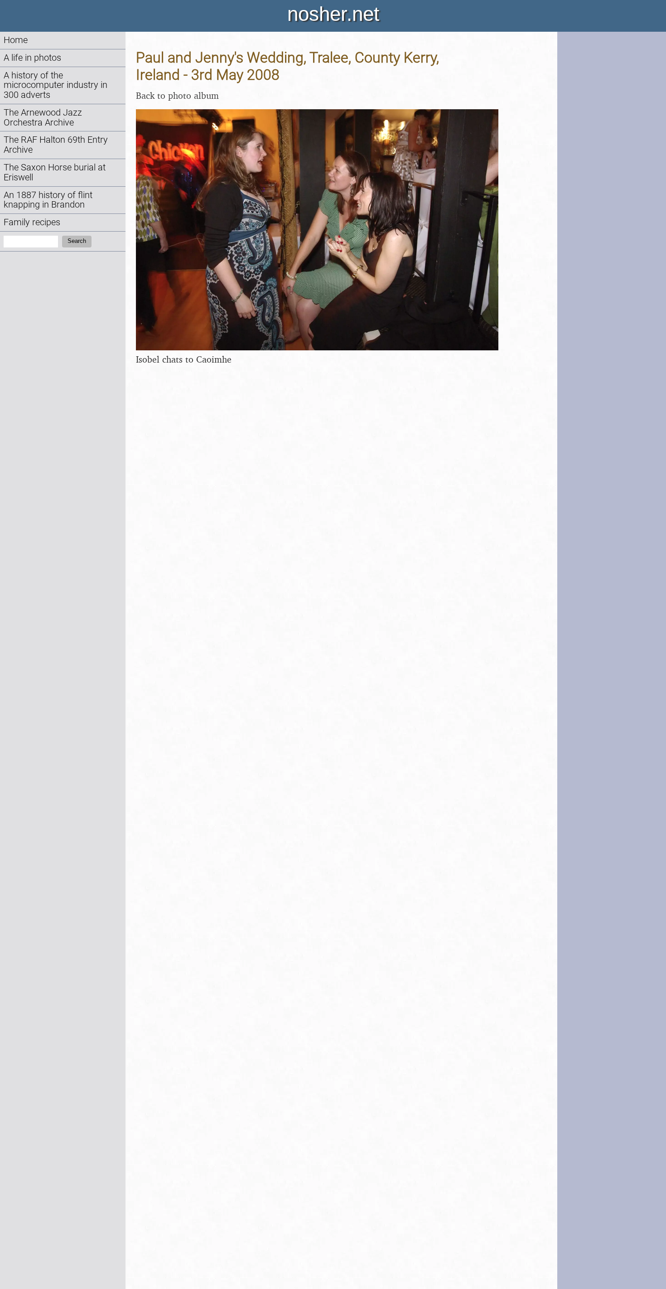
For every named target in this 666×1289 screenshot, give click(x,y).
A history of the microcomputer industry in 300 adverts (55, 85)
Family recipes (32, 222)
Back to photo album (177, 95)
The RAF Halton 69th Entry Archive (56, 145)
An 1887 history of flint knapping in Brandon (48, 200)
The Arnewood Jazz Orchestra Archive (43, 117)
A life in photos (32, 58)
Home (16, 40)
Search (77, 240)
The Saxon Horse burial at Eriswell (55, 172)
